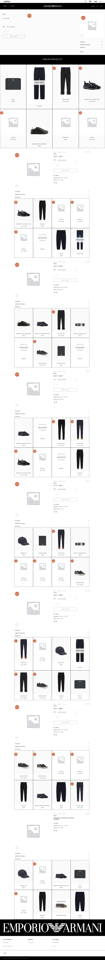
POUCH (13, 99)
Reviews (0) (82, 47)
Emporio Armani (60, 179)
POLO (64, 152)
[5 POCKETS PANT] (66, 81)
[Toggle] (102, 42)
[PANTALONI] (42, 210)
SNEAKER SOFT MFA (42, 363)
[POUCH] (13, 81)
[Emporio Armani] (52, 6)
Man (55, 152)
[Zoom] (82, 35)
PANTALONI (42, 224)
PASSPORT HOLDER (61, 363)
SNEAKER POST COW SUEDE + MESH (91, 99)
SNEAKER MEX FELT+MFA (61, 915)
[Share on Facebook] (81, 51)
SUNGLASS (13, 137)
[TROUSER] (61, 240)
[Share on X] (82, 51)
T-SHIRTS (59, 152)
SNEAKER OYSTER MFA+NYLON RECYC (42, 333)
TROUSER (39, 106)
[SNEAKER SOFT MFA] (42, 349)
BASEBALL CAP (66, 137)
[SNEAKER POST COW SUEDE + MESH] (92, 81)
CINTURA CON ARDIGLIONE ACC (79, 333)
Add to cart (13, 36)
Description (82, 42)
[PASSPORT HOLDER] (61, 349)
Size (4, 26)
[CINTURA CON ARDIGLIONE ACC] (80, 320)
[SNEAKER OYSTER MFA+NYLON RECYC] (42, 320)
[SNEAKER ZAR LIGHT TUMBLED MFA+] (39, 125)
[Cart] (101, 6)
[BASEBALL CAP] (66, 122)
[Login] (97, 6)
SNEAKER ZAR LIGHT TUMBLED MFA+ (39, 144)
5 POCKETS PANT (65, 99)
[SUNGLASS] (13, 122)
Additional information (85, 44)
